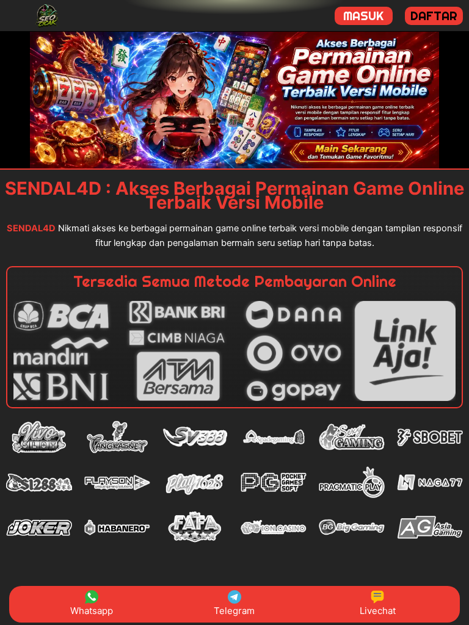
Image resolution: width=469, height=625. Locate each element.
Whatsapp (91, 610)
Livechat (378, 610)
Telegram (234, 610)
